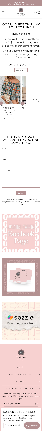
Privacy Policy (16, 202)
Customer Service (20, 374)
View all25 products (34, 100)
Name (5, 148)
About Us (20, 381)
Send (21, 193)
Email (5, 160)
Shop (20, 367)
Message (7, 171)
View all (21, 70)
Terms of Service (33, 202)
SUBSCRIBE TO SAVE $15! (20, 389)
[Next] (23, 103)
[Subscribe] (36, 404)
